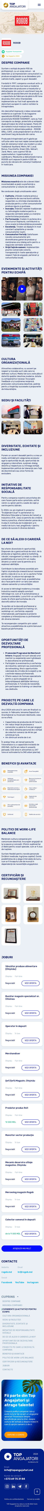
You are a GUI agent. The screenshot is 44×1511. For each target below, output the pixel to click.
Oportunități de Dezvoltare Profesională (17, 1342)
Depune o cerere (15, 1435)
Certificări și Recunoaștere (17, 1361)
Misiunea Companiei (12, 1305)
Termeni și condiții (33, 1499)
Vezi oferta (30, 983)
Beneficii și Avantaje (13, 1354)
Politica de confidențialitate (14, 1499)
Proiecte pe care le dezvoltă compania (18, 1348)
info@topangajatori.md (18, 1470)
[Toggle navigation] (39, 4)
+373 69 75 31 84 (14, 1478)
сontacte (7, 1369)
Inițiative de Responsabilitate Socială (18, 1331)
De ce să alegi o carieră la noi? (19, 1337)
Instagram (32, 1282)
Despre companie (11, 1301)
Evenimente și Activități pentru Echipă (19, 1310)
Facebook (6, 1282)
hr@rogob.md (25, 1272)
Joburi (6, 1365)
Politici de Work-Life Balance (18, 1358)
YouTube (19, 1282)
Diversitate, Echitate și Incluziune (15, 1325)
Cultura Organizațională (16, 1316)
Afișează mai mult (22, 1248)
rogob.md (6, 1272)
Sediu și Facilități (11, 1320)
